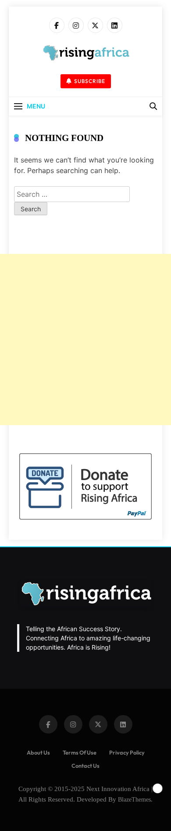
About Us (38, 752)
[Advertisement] (85, 339)
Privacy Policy (127, 752)
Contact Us (85, 765)
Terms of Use (79, 752)
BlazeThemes (134, 799)
